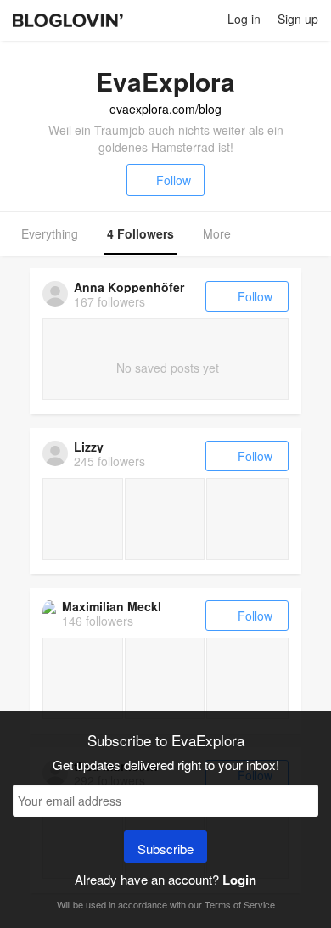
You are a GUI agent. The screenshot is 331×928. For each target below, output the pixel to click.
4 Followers (140, 233)
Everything (49, 233)
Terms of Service (240, 904)
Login (239, 879)
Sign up (298, 18)
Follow (173, 180)
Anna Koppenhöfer (129, 286)
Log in (244, 18)
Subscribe (165, 849)
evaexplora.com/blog (165, 108)
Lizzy (89, 446)
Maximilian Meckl (111, 606)
